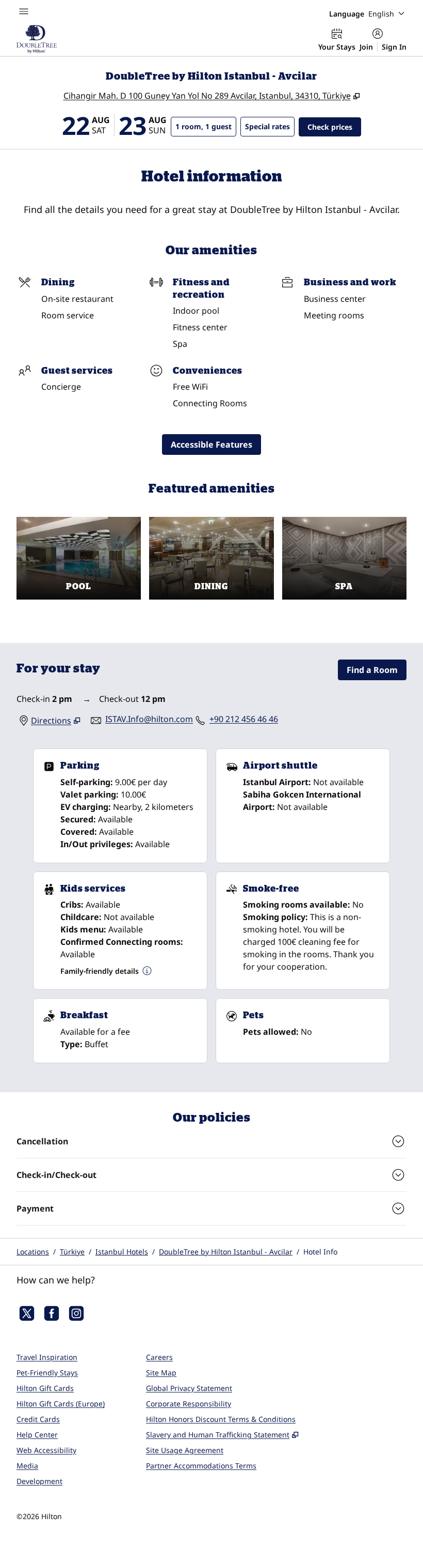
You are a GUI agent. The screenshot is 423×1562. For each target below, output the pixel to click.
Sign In (394, 47)
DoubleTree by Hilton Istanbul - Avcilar (225, 1252)
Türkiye (72, 1252)
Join (366, 47)
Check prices (334, 126)
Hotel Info (320, 1252)
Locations (33, 1252)
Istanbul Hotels (121, 1252)
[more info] (147, 970)
